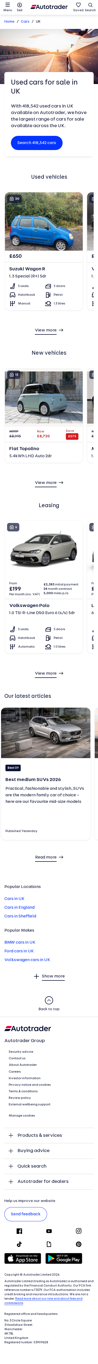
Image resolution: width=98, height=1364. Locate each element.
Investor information (25, 1078)
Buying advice (33, 1150)
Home (9, 22)
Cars (25, 22)
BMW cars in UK (19, 942)
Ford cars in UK (19, 951)
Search (90, 10)
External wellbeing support (29, 1104)
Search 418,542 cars (36, 143)
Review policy (20, 1098)
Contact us (17, 1058)
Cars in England (19, 907)
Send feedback (26, 1214)
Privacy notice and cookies (30, 1085)
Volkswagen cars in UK (27, 960)
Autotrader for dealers (43, 1181)
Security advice (21, 1052)
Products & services (39, 1135)
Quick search (32, 1166)
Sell (19, 10)
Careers (15, 1071)
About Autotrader (23, 1065)
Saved (78, 10)
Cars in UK (14, 899)
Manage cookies (22, 1115)
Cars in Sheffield (20, 916)
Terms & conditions (23, 1091)
